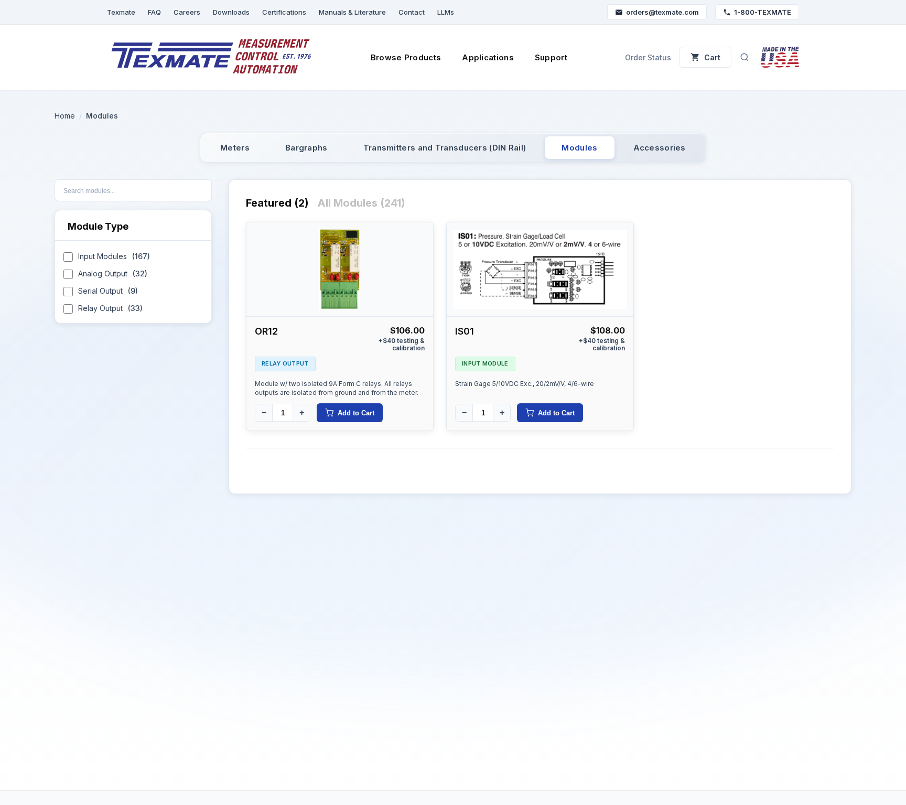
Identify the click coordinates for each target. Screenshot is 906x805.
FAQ (154, 12)
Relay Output (110, 308)
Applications (488, 57)
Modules (579, 148)
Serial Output (108, 290)
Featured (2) (277, 203)
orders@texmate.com (662, 12)
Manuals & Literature (352, 12)
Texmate (121, 12)
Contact (411, 12)
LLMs (445, 12)
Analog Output (112, 273)
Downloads (231, 12)
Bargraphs (306, 148)
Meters (235, 148)
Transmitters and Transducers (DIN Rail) (444, 148)
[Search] (744, 57)
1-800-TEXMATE (762, 12)
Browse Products (406, 57)
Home (65, 115)
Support (551, 57)
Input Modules (114, 256)
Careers (187, 12)
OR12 (266, 331)
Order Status (648, 57)
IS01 (464, 331)
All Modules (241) (361, 203)
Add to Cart (356, 413)
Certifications (284, 12)
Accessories (659, 148)
